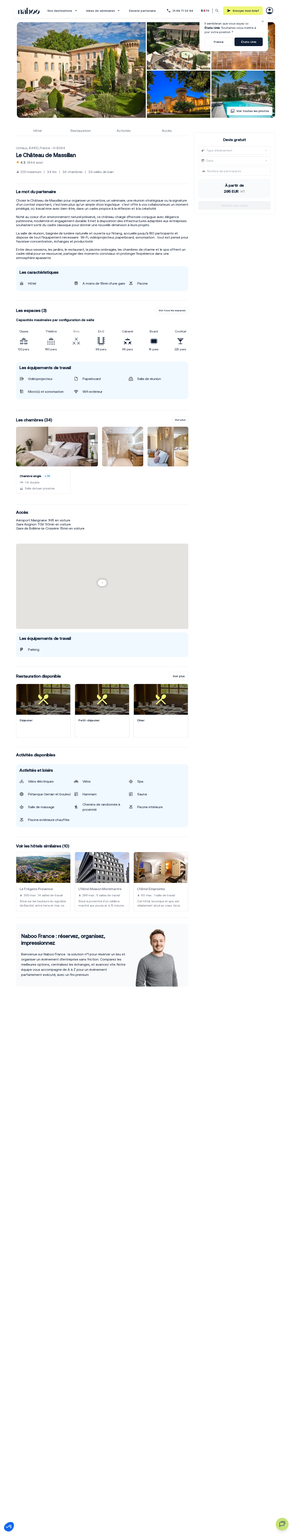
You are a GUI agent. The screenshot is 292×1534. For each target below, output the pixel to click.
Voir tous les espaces (172, 310)
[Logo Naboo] (29, 10)
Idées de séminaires (100, 10)
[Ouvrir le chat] (282, 1524)
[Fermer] (262, 21)
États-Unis (248, 42)
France (219, 42)
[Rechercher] (217, 10)
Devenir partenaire (142, 10)
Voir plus (180, 419)
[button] (9, 1527)
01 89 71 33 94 (183, 10)
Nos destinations (59, 10)
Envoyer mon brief (246, 10)
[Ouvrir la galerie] (81, 70)
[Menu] (269, 10)
